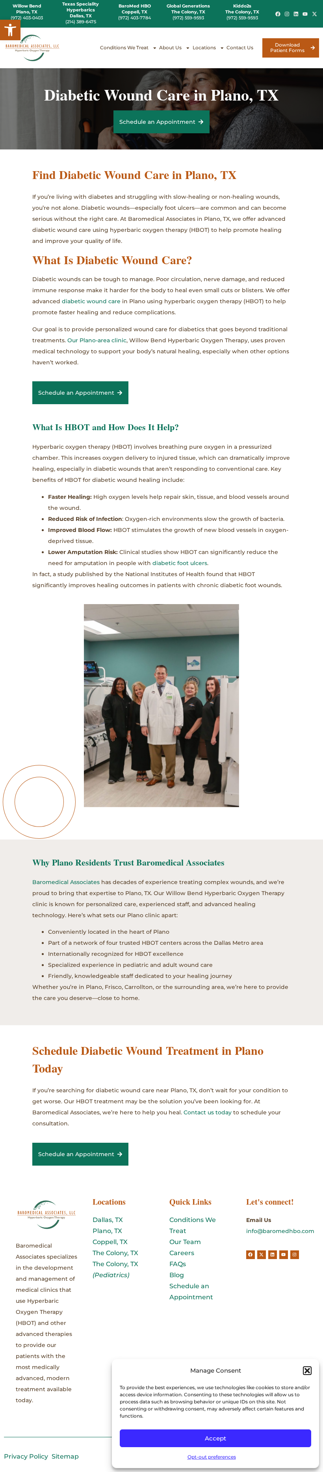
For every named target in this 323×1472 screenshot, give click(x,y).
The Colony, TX (115, 1253)
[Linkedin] (296, 14)
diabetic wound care (91, 301)
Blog (176, 1275)
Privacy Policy (26, 1456)
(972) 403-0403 (27, 18)
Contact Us (239, 47)
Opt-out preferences (211, 1457)
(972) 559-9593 (188, 18)
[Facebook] (277, 14)
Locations (204, 47)
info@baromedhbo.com (280, 1231)
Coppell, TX (110, 1242)
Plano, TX (107, 1231)
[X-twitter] (314, 14)
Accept (215, 1438)
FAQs (177, 1264)
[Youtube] (305, 14)
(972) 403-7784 (134, 18)
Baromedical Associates (66, 882)
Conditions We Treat (124, 47)
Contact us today (208, 1112)
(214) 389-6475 (80, 21)
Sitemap (65, 1456)
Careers (181, 1253)
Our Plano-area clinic (96, 340)
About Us (170, 47)
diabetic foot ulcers (179, 563)
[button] (10, 30)
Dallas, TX (108, 1220)
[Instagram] (286, 14)
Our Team (185, 1242)
